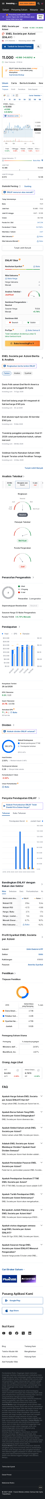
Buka (27, 924)
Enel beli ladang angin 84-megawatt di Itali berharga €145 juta (21, 402)
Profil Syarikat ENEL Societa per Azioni (19, 937)
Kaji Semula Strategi (16, 75)
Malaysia (34, 10)
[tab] (9, 484)
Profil (13, 89)
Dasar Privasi (7, 1475)
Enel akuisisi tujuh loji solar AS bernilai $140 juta (20, 419)
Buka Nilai (36, 160)
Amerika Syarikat (35, 965)
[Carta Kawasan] (8, 95)
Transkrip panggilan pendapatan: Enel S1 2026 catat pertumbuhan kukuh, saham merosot (22, 436)
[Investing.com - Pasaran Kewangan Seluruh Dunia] (11, 3)
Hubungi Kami (30, 1357)
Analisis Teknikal (12, 476)
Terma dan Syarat (8, 1467)
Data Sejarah (33, 89)
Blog (4, 1346)
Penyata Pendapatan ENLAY (19, 798)
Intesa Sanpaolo (31, 1070)
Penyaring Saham (19, 10)
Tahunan (6, 813)
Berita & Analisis (28, 83)
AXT (5, 1070)
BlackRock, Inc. (9, 1052)
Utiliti (40, 954)
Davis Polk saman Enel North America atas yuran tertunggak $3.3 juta (20, 386)
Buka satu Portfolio (10, 1357)
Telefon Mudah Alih (10, 1351)
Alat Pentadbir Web (10, 1362)
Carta (14, 83)
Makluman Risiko (8, 1483)
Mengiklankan (30, 1351)
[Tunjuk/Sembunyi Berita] (17, 95)
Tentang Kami (30, 1346)
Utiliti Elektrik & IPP (34, 949)
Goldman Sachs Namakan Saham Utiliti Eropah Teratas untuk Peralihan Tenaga (21, 455)
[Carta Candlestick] (4, 95)
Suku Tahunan (19, 813)
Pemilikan (21, 89)
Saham (5, 10)
